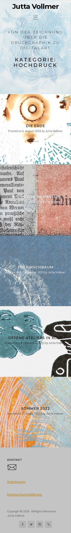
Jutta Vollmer (35, 6)
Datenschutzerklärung (24, 495)
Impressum (16, 482)
